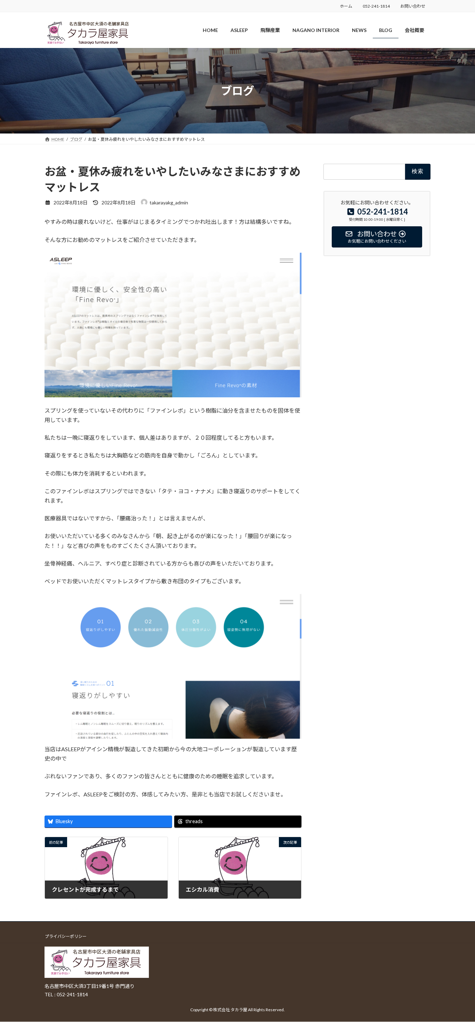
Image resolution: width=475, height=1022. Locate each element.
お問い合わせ (412, 6)
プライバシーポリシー (66, 936)
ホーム (346, 6)
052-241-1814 (376, 6)
